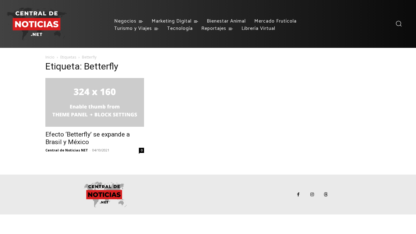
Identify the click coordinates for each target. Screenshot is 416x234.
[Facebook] (298, 194)
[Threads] (325, 194)
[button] (398, 23)
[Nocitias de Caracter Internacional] (36, 24)
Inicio (50, 57)
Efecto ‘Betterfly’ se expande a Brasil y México (87, 138)
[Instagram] (312, 194)
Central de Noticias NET (66, 150)
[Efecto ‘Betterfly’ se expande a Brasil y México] (94, 102)
